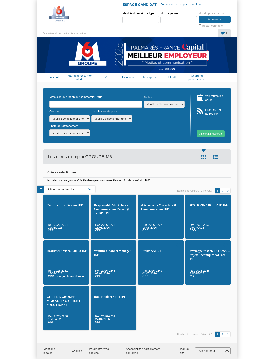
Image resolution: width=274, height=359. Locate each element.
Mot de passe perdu (211, 13)
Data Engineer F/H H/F (110, 296)
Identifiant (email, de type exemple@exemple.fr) (140, 13)
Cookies (77, 350)
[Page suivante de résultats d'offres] (227, 190)
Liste (216, 156)
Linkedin (171, 77)
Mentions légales (49, 350)
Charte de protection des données (197, 77)
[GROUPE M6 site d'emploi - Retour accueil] (59, 14)
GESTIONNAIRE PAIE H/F (208, 205)
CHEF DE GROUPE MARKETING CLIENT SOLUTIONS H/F (64, 300)
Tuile (204, 156)
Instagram (149, 77)
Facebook (127, 77)
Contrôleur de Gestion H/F (65, 205)
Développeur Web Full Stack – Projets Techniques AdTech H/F (209, 255)
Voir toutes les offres (214, 97)
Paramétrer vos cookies (99, 350)
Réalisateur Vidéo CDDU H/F (67, 251)
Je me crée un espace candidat (181, 4)
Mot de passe (169, 13)
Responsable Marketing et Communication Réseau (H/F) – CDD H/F (114, 209)
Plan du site (185, 350)
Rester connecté (212, 25)
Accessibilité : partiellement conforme (143, 350)
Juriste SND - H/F (153, 251)
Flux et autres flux (213, 111)
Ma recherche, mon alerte (80, 77)
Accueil (63, 33)
